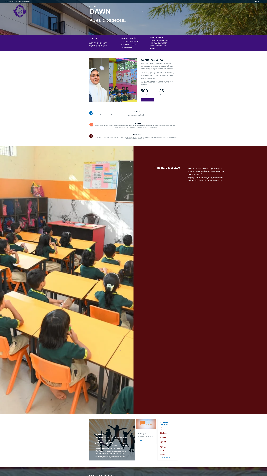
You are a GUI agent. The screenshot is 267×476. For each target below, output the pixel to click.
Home (122, 11)
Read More (142, 440)
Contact (147, 11)
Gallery (141, 11)
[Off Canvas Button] (259, 11)
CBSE (133, 11)
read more (147, 100)
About (128, 11)
